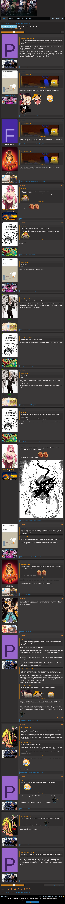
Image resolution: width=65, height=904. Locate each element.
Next (22, 32)
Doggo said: (23, 188)
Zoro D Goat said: (25, 564)
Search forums (10, 21)
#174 (62, 561)
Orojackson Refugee (10, 748)
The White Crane (10, 95)
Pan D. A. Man (10, 59)
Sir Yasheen (9, 247)
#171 (62, 409)
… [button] (8, 32)
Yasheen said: (24, 262)
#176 (62, 635)
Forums (4, 18)
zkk (20, 28)
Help (60, 896)
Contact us (39, 896)
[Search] (62, 18)
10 (16, 32)
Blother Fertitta (5, 28)
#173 (62, 525)
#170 (62, 370)
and (28, 255)
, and (33, 181)
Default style (5, 896)
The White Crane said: (26, 298)
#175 (62, 598)
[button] (15, 18)
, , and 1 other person (37, 144)
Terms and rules (47, 896)
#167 (62, 259)
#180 (62, 849)
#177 (62, 724)
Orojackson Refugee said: (26, 38)
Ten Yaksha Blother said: (26, 668)
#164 (62, 148)
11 (18, 32)
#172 (62, 445)
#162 (62, 71)
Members (28, 18)
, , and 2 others (34, 116)
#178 (62, 776)
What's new (20, 18)
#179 (62, 813)
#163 (62, 120)
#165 (62, 185)
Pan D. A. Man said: (25, 74)
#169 (62, 334)
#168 (62, 295)
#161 (62, 35)
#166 (62, 223)
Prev (3, 32)
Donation (11, 18)
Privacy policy (55, 896)
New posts (3, 21)
